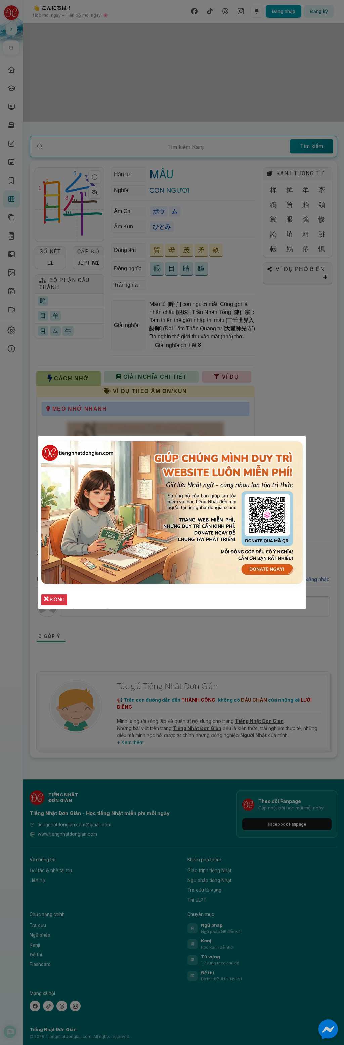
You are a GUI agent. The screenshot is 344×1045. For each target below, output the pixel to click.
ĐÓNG (57, 599)
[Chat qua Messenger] (328, 1029)
